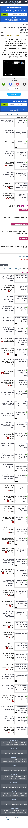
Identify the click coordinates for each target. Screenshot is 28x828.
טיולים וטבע (20, 24)
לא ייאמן (22, 270)
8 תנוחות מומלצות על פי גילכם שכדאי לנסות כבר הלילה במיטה (15, 751)
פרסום (8, 819)
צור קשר (24, 817)
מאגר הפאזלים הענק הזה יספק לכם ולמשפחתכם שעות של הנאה (15, 761)
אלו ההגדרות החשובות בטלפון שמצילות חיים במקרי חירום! (16, 804)
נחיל (19, 270)
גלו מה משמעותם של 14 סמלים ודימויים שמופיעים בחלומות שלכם (15, 787)
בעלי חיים (10, 268)
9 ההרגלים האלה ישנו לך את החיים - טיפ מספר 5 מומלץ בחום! (15, 770)
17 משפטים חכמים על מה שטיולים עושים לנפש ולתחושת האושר (15, 776)
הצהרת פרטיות (16, 819)
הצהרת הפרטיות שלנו (5, 19)
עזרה (18, 817)
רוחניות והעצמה (14, 782)
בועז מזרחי (22, 32)
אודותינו (12, 817)
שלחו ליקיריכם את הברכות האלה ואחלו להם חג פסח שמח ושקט (15, 785)
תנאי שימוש (12, 19)
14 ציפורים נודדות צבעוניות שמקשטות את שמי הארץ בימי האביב (15, 778)
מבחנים (22, 206)
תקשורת (17, 268)
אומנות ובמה (14, 791)
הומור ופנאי (14, 757)
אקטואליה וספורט (14, 808)
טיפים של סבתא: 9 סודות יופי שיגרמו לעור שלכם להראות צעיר (15, 753)
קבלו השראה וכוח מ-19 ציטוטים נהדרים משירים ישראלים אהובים (15, 795)
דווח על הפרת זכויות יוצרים (13, 114)
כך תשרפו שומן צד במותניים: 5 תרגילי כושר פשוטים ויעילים (16, 812)
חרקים (3, 268)
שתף (2, 35)
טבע (20, 268)
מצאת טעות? (3, 114)
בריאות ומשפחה (14, 740)
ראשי (26, 24)
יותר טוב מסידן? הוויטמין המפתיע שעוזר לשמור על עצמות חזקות (15, 742)
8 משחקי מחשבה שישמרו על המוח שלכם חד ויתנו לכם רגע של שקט (14, 802)
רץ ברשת (14, 765)
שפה (6, 268)
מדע (13, 268)
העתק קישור (13, 88)
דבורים (26, 270)
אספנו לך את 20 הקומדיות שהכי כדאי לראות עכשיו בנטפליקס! (15, 793)
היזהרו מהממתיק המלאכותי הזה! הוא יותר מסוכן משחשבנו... (16, 744)
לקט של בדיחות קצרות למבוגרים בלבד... (19, 759)
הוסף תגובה (4, 265)
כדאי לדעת (14, 748)
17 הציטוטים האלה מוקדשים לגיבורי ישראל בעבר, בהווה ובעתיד (15, 810)
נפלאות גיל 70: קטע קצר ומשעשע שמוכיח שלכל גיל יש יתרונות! (15, 768)
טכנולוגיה (14, 799)
